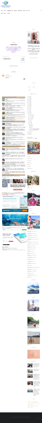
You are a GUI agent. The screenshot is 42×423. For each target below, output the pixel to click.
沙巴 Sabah (29, 166)
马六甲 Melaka (29, 158)
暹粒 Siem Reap (29, 187)
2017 (29, 106)
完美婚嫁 (13, 42)
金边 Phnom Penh (30, 185)
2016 (29, 107)
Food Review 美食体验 (34, 401)
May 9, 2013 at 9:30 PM (8, 76)
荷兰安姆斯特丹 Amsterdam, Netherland (33, 267)
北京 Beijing (29, 206)
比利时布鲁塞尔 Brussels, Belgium (32, 235)
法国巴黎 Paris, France (30, 251)
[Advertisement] (5, 29)
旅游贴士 (32, 404)
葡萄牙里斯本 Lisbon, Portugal (31, 269)
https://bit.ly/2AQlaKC (7, 228)
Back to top (38, 418)
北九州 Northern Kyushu (31, 311)
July (30, 120)
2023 (29, 99)
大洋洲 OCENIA (20, 10)
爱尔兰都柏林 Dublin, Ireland (31, 263)
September (31, 117)
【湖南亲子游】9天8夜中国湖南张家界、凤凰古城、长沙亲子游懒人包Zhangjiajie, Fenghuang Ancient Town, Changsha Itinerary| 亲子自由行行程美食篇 (15, 163)
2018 (29, 105)
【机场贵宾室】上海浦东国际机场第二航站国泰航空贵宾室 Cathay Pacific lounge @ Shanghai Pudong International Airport (36, 384)
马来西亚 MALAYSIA (10, 10)
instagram (33, 87)
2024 (29, 98)
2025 (29, 97)
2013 (29, 111)
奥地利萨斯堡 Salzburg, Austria (31, 231)
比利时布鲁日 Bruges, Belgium (32, 237)
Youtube (29, 90)
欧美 (24, 10)
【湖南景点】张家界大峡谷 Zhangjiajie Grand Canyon (14, 158)
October (30, 116)
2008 (29, 134)
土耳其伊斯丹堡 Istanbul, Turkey (32, 275)
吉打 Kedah (29, 156)
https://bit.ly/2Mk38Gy (22, 213)
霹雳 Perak (29, 164)
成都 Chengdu (29, 208)
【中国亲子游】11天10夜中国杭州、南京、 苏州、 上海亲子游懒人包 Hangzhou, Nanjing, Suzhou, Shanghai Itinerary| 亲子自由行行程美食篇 (15, 153)
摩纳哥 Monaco (29, 265)
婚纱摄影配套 (31, 125)
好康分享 (29, 404)
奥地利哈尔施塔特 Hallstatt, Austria (32, 229)
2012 (29, 112)
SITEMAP (8, 13)
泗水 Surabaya (29, 294)
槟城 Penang (29, 162)
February (30, 124)
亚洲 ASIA (15, 10)
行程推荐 (32, 407)
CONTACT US (28, 10)
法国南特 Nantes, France (31, 249)
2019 (29, 104)
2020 (29, 103)
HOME (2, 10)
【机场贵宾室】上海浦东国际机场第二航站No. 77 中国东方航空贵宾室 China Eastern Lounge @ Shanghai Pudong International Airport (36, 376)
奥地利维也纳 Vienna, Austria (31, 233)
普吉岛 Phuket (29, 344)
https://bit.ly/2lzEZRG (22, 193)
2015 (29, 108)
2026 (29, 96)
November (31, 115)
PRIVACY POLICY (3, 13)
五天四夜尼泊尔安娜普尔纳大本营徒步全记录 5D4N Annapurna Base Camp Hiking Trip (36, 365)
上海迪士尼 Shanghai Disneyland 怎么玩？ (12, 147)
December (31, 114)
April (30, 123)
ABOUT (5, 10)
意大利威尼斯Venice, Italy (31, 261)
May (30, 122)
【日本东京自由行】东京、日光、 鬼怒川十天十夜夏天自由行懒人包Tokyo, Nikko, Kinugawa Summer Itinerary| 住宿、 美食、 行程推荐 (15, 169)
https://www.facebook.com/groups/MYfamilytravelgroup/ (16, 249)
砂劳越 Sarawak (29, 168)
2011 (29, 113)
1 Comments (23, 56)
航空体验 (29, 407)
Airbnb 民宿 (29, 401)
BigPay (5, 227)
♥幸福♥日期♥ (31, 127)
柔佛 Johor (29, 154)
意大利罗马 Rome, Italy (30, 259)
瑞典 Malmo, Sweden (30, 273)
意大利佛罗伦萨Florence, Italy (31, 257)
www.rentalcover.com (10, 192)
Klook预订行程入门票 (8, 213)
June (30, 121)
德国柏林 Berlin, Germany (31, 253)
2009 (29, 133)
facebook (29, 87)
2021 (29, 102)
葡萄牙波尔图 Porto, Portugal (31, 271)
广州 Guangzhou (29, 210)
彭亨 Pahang (29, 160)
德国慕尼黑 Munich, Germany (31, 255)
